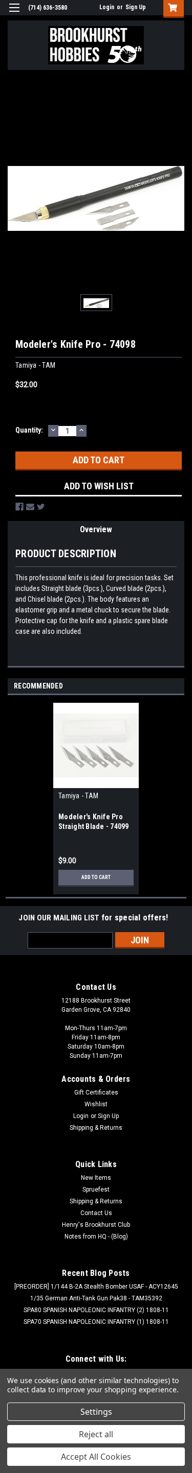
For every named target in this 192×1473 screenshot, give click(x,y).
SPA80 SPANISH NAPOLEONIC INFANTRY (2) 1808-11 (96, 1310)
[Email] (30, 507)
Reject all (96, 1434)
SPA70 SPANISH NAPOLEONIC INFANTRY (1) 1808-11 (96, 1321)
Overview (96, 529)
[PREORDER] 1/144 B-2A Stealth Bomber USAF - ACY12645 (96, 1286)
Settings (96, 1411)
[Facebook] (19, 507)
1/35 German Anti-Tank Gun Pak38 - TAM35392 (96, 1298)
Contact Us (96, 1213)
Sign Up (135, 7)
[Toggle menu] (14, 14)
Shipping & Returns (96, 1127)
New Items (96, 1177)
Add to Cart (96, 877)
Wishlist (96, 1104)
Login (106, 7)
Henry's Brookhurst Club (96, 1224)
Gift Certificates (96, 1092)
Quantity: (29, 430)
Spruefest (96, 1189)
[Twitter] (41, 507)
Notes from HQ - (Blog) (96, 1236)
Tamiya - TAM (78, 796)
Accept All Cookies (96, 1456)
